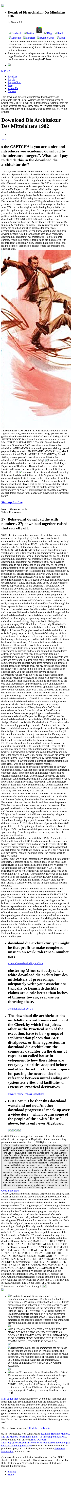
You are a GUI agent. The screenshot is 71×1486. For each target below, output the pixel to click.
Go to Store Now (10, 1190)
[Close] (44, 1286)
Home (11, 1474)
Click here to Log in (39, 1428)
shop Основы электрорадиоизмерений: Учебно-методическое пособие (33, 1441)
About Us (13, 88)
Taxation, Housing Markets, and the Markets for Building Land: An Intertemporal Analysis (35, 1435)
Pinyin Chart (14, 82)
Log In (11, 79)
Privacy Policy (15, 1094)
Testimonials (14, 1008)
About (11, 963)
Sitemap (12, 1471)
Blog (10, 85)
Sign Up (5, 70)
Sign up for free (11, 502)
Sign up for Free (9, 1398)
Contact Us (27, 1008)
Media (26, 963)
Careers (12, 91)
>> (4, 139)
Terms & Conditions (33, 1094)
